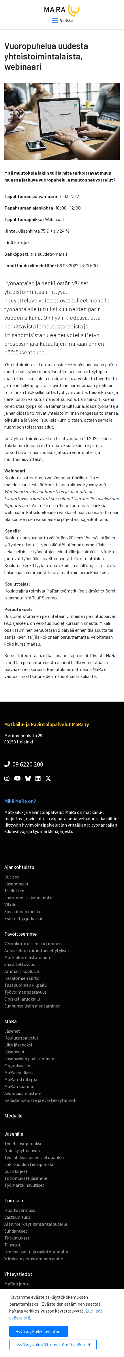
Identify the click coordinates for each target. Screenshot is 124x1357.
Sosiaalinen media (22, 911)
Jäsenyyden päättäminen (29, 1058)
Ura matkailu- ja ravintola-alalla (36, 1252)
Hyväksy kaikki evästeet (38, 1331)
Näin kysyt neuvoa (22, 1150)
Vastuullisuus (17, 1217)
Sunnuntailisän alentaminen (32, 1006)
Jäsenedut (14, 1052)
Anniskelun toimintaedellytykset (36, 950)
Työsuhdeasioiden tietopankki (34, 1157)
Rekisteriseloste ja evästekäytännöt (40, 1100)
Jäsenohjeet (16, 884)
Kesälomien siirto (22, 978)
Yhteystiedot (18, 1274)
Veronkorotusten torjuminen (33, 943)
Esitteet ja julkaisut (23, 918)
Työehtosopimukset (24, 1143)
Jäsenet (12, 1031)
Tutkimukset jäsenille (25, 1178)
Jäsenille (13, 1133)
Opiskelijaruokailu (22, 999)
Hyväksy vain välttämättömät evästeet (53, 1344)
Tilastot (12, 1245)
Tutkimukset (17, 1238)
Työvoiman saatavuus (25, 992)
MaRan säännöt (19, 1086)
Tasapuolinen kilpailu (25, 985)
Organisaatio (17, 1065)
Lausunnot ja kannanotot (29, 897)
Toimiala (13, 1200)
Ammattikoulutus (22, 971)
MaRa (10, 1021)
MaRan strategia (20, 1079)
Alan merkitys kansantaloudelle (35, 1224)
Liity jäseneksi (18, 1045)
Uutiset (11, 877)
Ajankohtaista (19, 867)
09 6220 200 (27, 764)
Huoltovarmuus (19, 1210)
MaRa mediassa (19, 1072)
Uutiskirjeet (16, 1171)
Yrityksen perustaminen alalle (33, 1258)
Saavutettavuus (19, 964)
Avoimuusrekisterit (23, 1093)
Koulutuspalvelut (21, 1038)
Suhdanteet (15, 1231)
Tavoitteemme (20, 933)
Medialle (13, 1115)
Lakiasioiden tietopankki (28, 1164)
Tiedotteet (15, 891)
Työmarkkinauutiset (24, 1185)
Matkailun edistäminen (27, 957)
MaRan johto (17, 1284)
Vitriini (11, 904)
